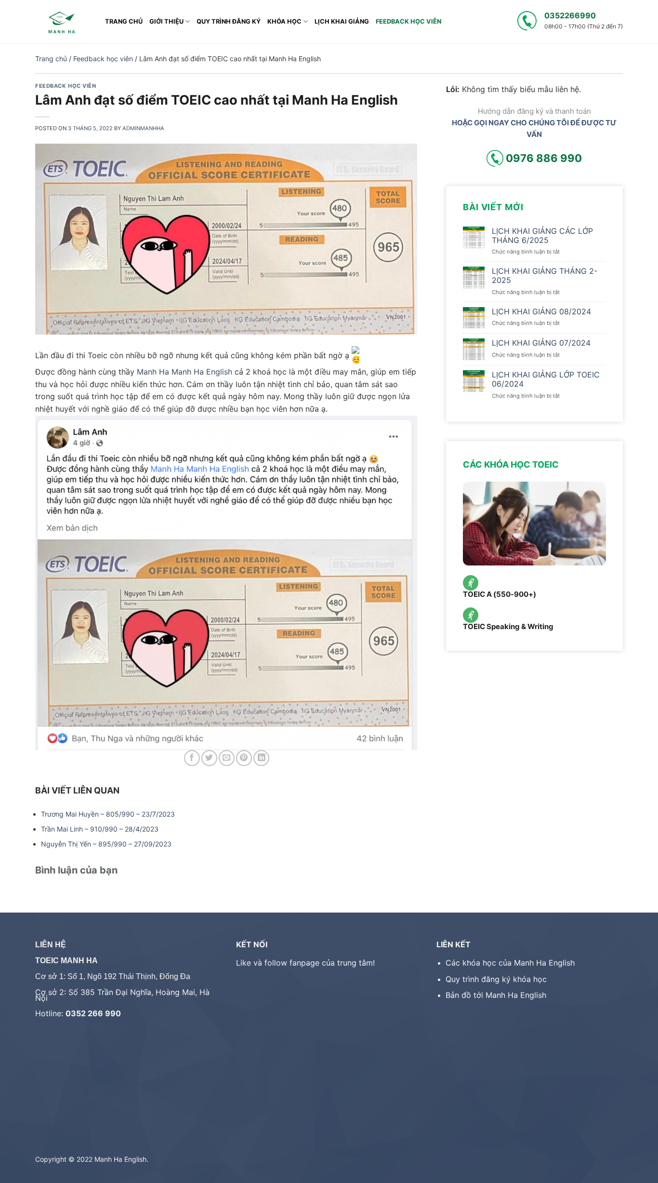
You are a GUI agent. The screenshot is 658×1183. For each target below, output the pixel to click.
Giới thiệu (166, 21)
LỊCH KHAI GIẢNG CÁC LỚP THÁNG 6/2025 (542, 236)
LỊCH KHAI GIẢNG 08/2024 (541, 311)
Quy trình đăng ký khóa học (496, 979)
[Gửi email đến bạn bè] (227, 758)
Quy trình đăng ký (229, 21)
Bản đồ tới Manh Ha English (496, 995)
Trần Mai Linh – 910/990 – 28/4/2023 (99, 829)
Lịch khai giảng (342, 21)
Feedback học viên (408, 21)
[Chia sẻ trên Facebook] (192, 758)
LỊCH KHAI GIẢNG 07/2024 (541, 343)
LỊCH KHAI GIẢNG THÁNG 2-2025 (544, 276)
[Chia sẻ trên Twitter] (209, 758)
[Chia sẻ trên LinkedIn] (261, 758)
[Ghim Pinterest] (244, 758)
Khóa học (284, 21)
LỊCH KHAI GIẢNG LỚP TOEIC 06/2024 (546, 379)
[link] (153, 371)
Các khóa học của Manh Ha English (510, 963)
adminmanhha (143, 128)
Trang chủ (124, 21)
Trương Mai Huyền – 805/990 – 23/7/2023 (108, 814)
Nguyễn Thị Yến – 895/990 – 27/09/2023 (106, 844)
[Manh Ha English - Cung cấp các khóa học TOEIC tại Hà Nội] (63, 21)
